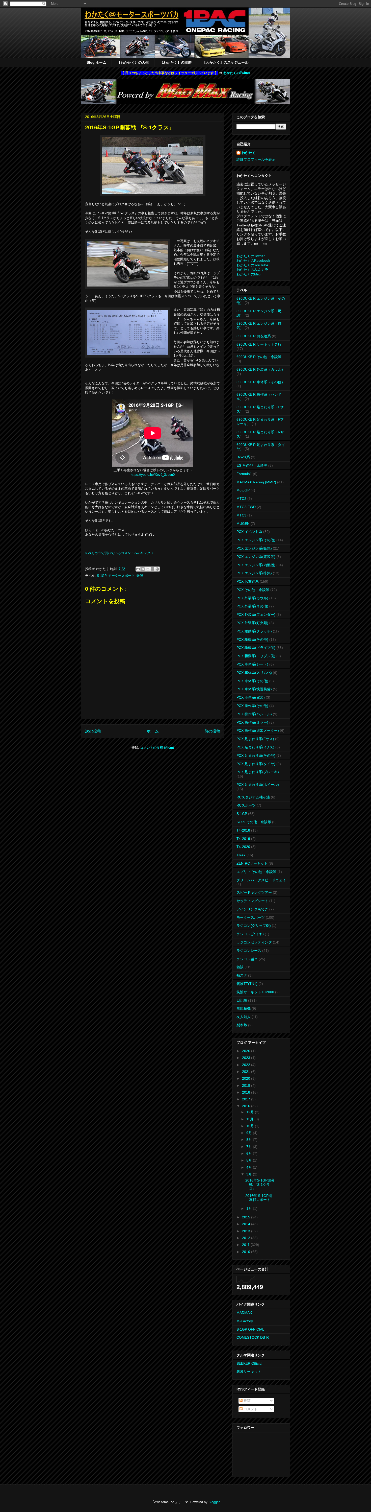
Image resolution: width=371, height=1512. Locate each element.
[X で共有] (147, 569)
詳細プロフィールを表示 (255, 159)
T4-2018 (243, 830)
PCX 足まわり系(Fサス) (255, 739)
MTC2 (241, 499)
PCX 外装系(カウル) (252, 598)
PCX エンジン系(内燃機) (255, 565)
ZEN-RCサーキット (252, 863)
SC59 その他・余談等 (253, 822)
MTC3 (241, 515)
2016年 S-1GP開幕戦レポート (258, 1198)
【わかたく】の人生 (133, 62)
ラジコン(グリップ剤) (253, 926)
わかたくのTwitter (236, 73)
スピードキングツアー (254, 892)
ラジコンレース (248, 951)
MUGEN (243, 524)
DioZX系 (243, 457)
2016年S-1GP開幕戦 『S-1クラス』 (260, 1184)
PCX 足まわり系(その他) (255, 755)
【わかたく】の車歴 (176, 62)
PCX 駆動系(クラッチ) (254, 631)
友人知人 (243, 1017)
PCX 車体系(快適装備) (254, 689)
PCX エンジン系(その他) (255, 540)
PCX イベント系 (249, 532)
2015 (246, 1217)
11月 (250, 1119)
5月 (249, 1160)
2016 (246, 1106)
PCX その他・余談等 (252, 590)
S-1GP (101, 576)
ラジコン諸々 (247, 959)
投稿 (247, 1401)
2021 (246, 1072)
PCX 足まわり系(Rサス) (255, 747)
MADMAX (244, 1313)
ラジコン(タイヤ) (250, 934)
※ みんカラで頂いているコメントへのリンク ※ (119, 553)
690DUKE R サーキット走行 (258, 344)
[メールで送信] (138, 569)
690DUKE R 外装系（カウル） (260, 369)
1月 (249, 1209)
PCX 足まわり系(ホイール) (257, 785)
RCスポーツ (246, 805)
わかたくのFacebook (253, 260)
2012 (246, 1238)
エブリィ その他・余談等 (256, 872)
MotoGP (243, 490)
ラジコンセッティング (254, 942)
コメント (250, 1409)
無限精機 (243, 1008)
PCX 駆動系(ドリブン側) (255, 656)
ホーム (153, 731)
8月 (249, 1140)
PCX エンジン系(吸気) (254, 548)
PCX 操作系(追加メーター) (257, 730)
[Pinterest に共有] (157, 569)
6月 (249, 1153)
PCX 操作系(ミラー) (252, 722)
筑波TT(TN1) (246, 984)
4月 (249, 1167)
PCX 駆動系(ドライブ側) (255, 648)
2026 (246, 1051)
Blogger (213, 1502)
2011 (246, 1245)
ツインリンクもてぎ (252, 909)
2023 (246, 1058)
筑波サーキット (248, 1371)
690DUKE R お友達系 (253, 336)
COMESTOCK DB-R (252, 1337)
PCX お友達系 (247, 581)
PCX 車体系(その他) (252, 681)
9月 (249, 1133)
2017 (246, 1099)
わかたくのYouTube (252, 265)
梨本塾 (241, 1025)
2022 (246, 1065)
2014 (246, 1224)
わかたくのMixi (248, 274)
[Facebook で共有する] (152, 569)
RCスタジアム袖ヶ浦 (253, 797)
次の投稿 (93, 731)
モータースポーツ (121, 576)
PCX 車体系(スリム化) (254, 673)
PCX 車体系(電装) (250, 697)
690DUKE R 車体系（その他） (260, 382)
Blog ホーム (96, 62)
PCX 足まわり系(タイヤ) (255, 764)
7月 (249, 1147)
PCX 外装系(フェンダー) (255, 614)
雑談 (140, 576)
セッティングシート (252, 901)
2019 (246, 1085)
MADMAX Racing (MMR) (256, 482)
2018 (246, 1092)
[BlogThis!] (142, 569)
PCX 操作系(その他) (252, 706)
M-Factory (244, 1321)
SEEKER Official (249, 1363)
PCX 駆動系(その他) (252, 639)
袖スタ (241, 975)
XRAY (241, 855)
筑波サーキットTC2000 (255, 992)
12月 (250, 1112)
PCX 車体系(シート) (252, 664)
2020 (246, 1078)
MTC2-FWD (246, 507)
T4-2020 (243, 847)
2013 (246, 1231)
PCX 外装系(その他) (252, 606)
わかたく (249, 153)
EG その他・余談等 (251, 465)
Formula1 (244, 474)
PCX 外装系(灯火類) (252, 623)
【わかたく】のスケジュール (225, 62)
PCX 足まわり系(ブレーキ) (257, 772)
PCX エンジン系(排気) (254, 573)
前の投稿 (212, 731)
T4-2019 (243, 839)
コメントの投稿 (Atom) (157, 747)
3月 (249, 1174)
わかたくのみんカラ (252, 270)
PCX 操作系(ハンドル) (254, 714)
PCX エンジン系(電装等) (255, 557)
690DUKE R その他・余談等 (258, 357)
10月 (250, 1126)
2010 (246, 1252)
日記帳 (241, 1000)
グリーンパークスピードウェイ (261, 880)
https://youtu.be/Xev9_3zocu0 (153, 475)
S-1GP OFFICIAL (250, 1329)
